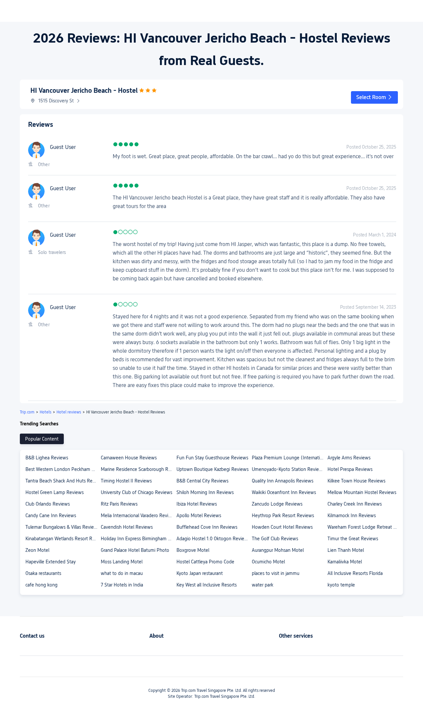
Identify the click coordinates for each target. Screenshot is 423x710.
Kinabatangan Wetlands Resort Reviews (62, 538)
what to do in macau (122, 573)
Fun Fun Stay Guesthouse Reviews (212, 457)
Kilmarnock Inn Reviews (351, 515)
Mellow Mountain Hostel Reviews (361, 492)
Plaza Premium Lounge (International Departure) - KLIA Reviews (289, 457)
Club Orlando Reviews (47, 504)
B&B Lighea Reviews (46, 457)
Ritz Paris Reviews (119, 504)
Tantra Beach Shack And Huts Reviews (62, 480)
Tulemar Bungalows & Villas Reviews (62, 527)
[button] (374, 97)
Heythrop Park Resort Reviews (283, 515)
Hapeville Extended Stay (50, 561)
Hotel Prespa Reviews (349, 469)
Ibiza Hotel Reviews (196, 504)
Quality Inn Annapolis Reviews (282, 480)
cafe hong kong (41, 584)
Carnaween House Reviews (129, 457)
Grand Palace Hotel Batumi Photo (135, 550)
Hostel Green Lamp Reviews (54, 492)
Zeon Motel (37, 550)
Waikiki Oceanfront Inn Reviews (284, 492)
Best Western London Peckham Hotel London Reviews (62, 469)
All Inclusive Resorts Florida (355, 573)
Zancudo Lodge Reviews (277, 504)
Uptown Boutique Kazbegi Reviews (212, 469)
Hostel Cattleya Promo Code (205, 561)
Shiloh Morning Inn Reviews (205, 492)
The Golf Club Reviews (275, 538)
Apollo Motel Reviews (198, 515)
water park (262, 584)
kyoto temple (341, 584)
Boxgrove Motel (192, 550)
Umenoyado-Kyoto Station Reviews (288, 469)
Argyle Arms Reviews (348, 457)
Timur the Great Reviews (352, 538)
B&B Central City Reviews (202, 480)
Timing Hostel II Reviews (126, 480)
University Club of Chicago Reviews (136, 492)
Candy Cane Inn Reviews (50, 515)
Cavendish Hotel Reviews (127, 527)
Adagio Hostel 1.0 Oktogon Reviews (213, 538)
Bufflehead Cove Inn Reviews (206, 527)
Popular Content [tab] (41, 439)
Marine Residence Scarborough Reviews (138, 469)
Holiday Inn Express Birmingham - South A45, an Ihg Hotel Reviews (138, 538)
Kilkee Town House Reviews (356, 480)
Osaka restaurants (43, 573)
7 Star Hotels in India (122, 584)
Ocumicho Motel (268, 561)
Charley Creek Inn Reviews (354, 504)
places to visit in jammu (275, 573)
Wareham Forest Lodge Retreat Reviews (364, 527)
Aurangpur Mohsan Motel (278, 550)
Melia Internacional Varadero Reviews (138, 515)
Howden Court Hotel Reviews (282, 527)
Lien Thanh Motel (345, 550)
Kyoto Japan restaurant (199, 573)
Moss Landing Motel (121, 561)
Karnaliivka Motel (344, 561)
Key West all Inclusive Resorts (206, 584)
